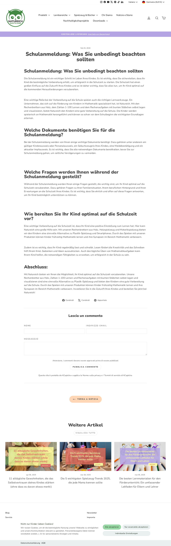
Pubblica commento (85, 367)
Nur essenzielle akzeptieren (136, 527)
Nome (27, 325)
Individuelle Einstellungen (126, 533)
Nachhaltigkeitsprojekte (76, 20)
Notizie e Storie (124, 15)
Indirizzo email (96, 325)
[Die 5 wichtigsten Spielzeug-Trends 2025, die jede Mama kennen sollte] (85, 456)
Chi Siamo (107, 15)
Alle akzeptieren (112, 527)
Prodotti (43, 15)
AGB (43, 543)
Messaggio (31, 339)
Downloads (99, 20)
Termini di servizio (112, 375)
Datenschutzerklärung (30, 543)
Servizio (8, 517)
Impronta (91, 517)
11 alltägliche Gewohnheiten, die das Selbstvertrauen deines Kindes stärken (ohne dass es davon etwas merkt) (31, 482)
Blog (7, 513)
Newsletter (92, 513)
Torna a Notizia (87, 399)
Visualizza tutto (85, 433)
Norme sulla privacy (92, 375)
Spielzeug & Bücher (85, 15)
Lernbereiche (61, 15)
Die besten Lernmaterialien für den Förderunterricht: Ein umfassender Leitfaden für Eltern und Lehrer (140, 482)
